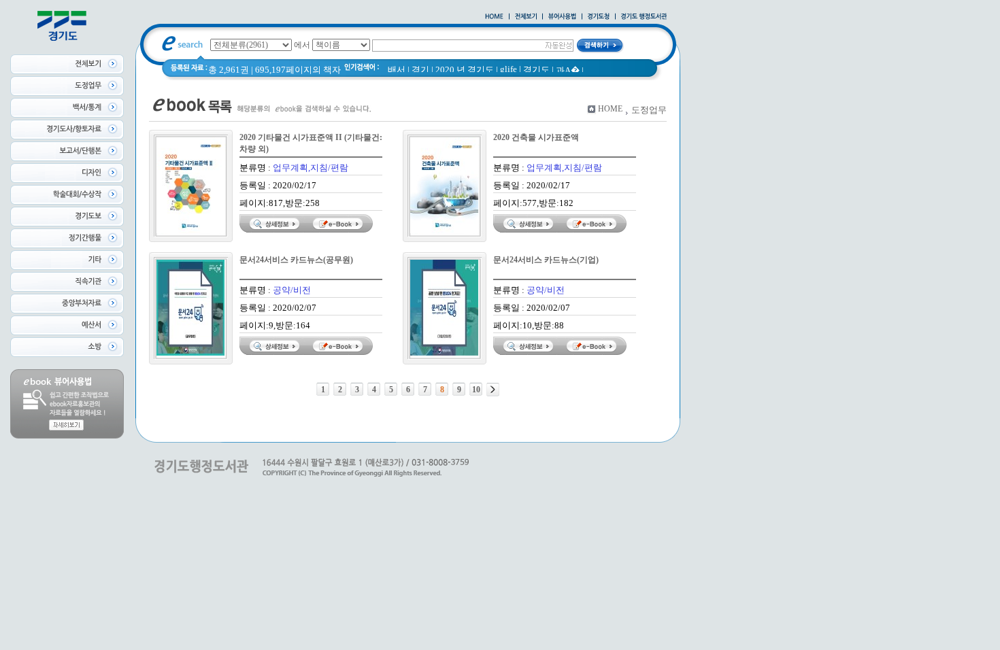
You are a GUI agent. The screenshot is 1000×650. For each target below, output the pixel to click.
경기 (420, 70)
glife (508, 69)
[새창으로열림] (599, 17)
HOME (610, 109)
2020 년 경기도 (464, 70)
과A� (568, 70)
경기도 (536, 70)
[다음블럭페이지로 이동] (492, 389)
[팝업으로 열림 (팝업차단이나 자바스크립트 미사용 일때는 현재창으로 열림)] (562, 17)
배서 (396, 70)
